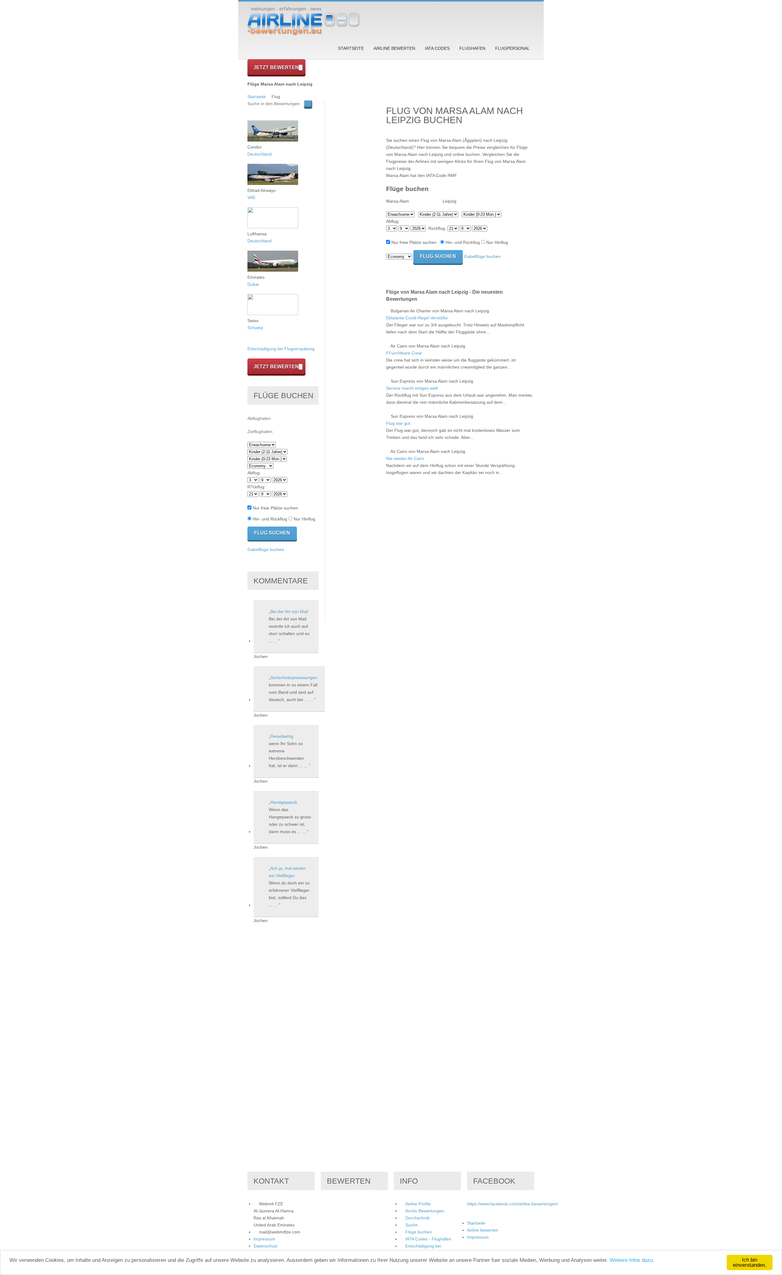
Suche (411, 1224)
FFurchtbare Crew (404, 353)
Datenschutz (266, 1246)
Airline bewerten (394, 48)
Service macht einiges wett (412, 388)
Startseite (351, 48)
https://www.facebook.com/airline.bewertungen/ (512, 1203)
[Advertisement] (355, 192)
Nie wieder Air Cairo (405, 458)
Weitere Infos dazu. (632, 1260)
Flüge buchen (418, 1231)
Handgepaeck (283, 802)
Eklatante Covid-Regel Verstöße (417, 317)
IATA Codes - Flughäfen (428, 1238)
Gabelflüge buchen (482, 256)
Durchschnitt (417, 1217)
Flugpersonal (512, 48)
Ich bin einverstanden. (749, 1262)
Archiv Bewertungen (424, 1210)
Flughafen (472, 48)
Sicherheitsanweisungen (293, 677)
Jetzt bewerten (276, 67)
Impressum (264, 1238)
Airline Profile (418, 1203)
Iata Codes (437, 48)
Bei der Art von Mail (289, 611)
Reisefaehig (281, 736)
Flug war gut (398, 423)
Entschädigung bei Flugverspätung (281, 348)
